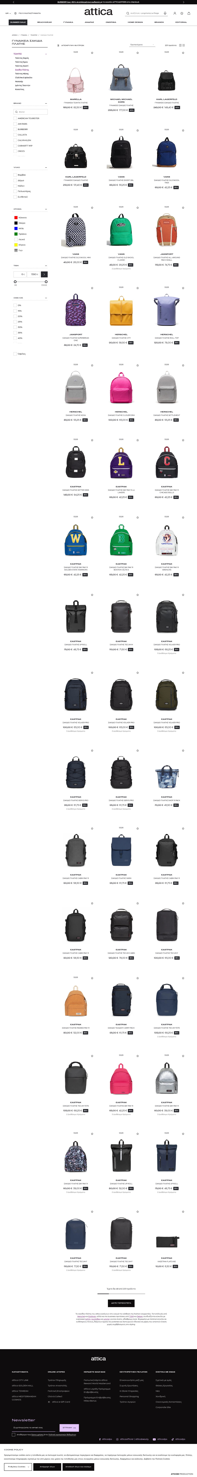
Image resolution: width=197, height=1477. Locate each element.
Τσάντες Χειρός (22, 58)
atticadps (107, 1439)
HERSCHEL (121, 335)
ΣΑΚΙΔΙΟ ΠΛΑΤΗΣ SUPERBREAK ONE (76, 339)
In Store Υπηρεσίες (129, 1391)
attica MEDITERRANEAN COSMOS (24, 1398)
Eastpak (92, 1316)
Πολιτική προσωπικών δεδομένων (62, 1435)
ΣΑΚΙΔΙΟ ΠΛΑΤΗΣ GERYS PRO (75, 800)
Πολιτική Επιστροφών (59, 1391)
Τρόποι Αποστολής (57, 1386)
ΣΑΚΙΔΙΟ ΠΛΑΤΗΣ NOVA (76, 415)
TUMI (131, 1316)
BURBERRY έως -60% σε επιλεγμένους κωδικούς (79, 2)
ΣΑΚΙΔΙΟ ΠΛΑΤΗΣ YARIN (121, 878)
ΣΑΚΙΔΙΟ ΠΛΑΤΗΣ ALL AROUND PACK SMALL (167, 259)
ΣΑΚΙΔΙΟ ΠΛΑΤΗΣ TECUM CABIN (121, 953)
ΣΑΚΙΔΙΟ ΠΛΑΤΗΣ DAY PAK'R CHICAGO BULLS (167, 491)
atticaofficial (126, 1439)
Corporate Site (163, 1407)
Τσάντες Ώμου (21, 62)
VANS (121, 177)
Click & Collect (55, 1397)
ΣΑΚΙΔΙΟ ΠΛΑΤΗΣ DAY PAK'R (121, 1106)
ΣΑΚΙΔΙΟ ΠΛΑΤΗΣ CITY (121, 338)
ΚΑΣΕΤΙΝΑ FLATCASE (167, 1261)
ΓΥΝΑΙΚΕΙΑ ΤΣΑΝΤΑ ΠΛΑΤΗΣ (76, 103)
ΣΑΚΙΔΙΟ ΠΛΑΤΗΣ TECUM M (121, 644)
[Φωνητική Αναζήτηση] (165, 13)
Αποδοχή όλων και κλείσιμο (78, 1467)
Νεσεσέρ (19, 81)
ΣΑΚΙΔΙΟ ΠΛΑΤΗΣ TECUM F (166, 953)
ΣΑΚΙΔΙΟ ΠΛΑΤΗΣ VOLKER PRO (167, 644)
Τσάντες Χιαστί (21, 66)
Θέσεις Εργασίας (164, 1386)
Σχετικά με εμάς (164, 1380)
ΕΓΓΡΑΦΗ (67, 1428)
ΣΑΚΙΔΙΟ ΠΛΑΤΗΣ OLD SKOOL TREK (167, 181)
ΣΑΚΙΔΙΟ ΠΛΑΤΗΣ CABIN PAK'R (76, 878)
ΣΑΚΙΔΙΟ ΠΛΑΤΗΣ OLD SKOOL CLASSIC (121, 259)
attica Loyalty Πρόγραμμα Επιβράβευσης (97, 1390)
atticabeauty (141, 1439)
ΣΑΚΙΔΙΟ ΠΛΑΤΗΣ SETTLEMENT (167, 415)
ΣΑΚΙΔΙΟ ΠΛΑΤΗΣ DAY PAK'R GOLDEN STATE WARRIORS (76, 568)
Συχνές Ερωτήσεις (129, 1386)
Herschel (81, 1316)
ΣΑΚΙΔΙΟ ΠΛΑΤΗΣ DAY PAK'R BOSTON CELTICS (121, 568)
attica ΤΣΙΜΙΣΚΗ (20, 1391)
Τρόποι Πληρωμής (57, 1380)
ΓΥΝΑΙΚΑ (24, 35)
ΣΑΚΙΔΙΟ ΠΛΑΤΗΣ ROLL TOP (167, 338)
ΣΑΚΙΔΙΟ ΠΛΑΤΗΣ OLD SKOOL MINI (76, 257)
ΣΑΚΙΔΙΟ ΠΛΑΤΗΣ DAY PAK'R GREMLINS (167, 568)
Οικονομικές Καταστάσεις (169, 1402)
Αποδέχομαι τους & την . (46, 1435)
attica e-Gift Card (61, 1402)
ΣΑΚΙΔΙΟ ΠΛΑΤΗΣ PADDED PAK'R (75, 1028)
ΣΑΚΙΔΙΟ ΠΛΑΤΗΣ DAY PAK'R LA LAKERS (121, 491)
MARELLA (76, 99)
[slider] (15, 281)
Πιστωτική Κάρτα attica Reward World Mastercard (97, 1382)
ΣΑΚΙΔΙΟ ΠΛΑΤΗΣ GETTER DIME (76, 490)
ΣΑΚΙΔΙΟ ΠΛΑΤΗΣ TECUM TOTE (167, 1028)
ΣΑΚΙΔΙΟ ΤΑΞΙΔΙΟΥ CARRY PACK (121, 1028)
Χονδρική (160, 1397)
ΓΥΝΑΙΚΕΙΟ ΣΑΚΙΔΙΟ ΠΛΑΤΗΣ (121, 105)
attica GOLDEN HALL (22, 1386)
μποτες (107, 1319)
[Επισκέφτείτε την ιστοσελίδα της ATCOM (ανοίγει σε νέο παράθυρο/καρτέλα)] (182, 1474)
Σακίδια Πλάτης (22, 70)
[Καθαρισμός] (160, 13)
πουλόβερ (95, 1319)
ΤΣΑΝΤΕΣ (33, 35)
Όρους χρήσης (37, 1435)
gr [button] (7, 13)
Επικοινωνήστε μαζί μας (132, 1380)
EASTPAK (75, 487)
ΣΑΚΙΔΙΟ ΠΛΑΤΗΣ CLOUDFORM (121, 415)
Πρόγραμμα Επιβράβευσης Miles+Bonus (97, 1399)
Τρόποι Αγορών (128, 1402)
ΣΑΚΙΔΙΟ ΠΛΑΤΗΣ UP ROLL (76, 644)
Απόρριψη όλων (47, 1467)
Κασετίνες (19, 89)
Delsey (140, 1316)
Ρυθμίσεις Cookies (16, 1467)
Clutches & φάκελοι (23, 78)
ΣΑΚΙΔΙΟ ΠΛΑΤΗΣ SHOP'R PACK (166, 800)
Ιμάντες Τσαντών (22, 85)
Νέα (158, 1391)
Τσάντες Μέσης (22, 74)
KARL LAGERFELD (166, 99)
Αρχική (14, 35)
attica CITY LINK (20, 1380)
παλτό (87, 1319)
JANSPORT (166, 254)
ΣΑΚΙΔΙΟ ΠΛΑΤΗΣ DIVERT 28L (121, 180)
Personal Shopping (129, 1397)
